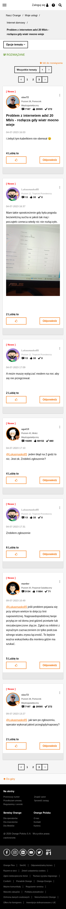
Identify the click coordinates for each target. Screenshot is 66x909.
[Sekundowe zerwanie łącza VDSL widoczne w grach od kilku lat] (43, 69)
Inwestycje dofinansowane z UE (41, 902)
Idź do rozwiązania (53, 63)
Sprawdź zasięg (41, 800)
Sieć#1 (23, 865)
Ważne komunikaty (12, 886)
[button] (59, 95)
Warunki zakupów (11, 892)
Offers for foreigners (12, 902)
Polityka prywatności (34, 892)
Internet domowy (16, 22)
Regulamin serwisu (34, 886)
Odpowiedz (50, 159)
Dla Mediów (8, 826)
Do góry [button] (10, 778)
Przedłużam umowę (12, 800)
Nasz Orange (13, 15)
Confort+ (7, 881)
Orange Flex (9, 865)
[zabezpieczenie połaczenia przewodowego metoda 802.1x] (49, 69)
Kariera (37, 826)
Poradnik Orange (24, 881)
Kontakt (37, 822)
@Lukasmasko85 (16, 454)
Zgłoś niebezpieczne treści (15, 876)
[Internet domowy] (27, 69)
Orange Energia (44, 881)
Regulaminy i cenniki (13, 804)
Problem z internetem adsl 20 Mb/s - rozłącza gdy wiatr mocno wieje (32, 120)
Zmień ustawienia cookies (34, 871)
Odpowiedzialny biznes (41, 865)
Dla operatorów (10, 818)
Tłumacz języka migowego (45, 876)
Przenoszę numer (11, 797)
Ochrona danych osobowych (16, 897)
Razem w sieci (10, 871)
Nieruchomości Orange (45, 897)
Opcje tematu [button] (14, 44)
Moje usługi (31, 15)
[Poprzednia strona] (21, 79)
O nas (36, 818)
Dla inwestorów (10, 822)
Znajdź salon (40, 797)
